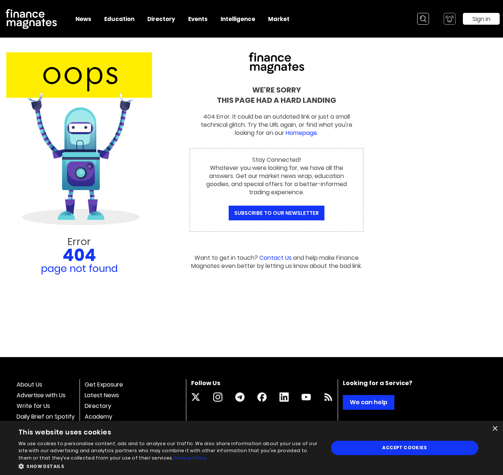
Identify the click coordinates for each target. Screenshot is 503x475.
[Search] (423, 19)
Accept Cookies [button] (404, 447)
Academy (98, 416)
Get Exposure (104, 384)
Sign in (481, 19)
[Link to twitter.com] (195, 397)
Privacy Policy (190, 458)
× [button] (494, 429)
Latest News (102, 395)
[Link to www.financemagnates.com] (328, 397)
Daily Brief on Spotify (46, 416)
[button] (168, 465)
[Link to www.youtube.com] (306, 397)
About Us (29, 384)
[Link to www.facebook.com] (262, 397)
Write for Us (33, 406)
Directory (98, 406)
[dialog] (251, 448)
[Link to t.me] (240, 397)
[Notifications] (449, 19)
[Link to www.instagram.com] (217, 397)
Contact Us (275, 258)
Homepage (301, 133)
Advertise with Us (41, 395)
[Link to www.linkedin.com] (284, 397)
